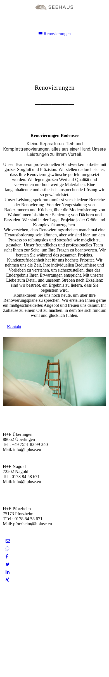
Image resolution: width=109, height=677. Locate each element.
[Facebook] (7, 556)
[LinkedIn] (8, 572)
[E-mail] (8, 540)
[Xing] (7, 580)
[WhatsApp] (8, 548)
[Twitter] (8, 564)
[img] (54, 14)
